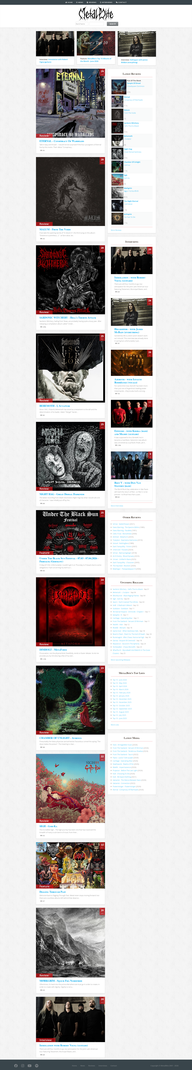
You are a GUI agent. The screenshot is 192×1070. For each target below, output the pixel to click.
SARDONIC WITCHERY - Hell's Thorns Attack (68, 317)
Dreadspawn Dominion (135, 86)
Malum (127, 110)
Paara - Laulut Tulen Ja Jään (123, 757)
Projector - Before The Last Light (125, 770)
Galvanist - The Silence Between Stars (127, 780)
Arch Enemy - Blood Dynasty (123, 556)
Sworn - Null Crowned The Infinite (125, 602)
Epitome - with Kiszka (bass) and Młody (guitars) (131, 432)
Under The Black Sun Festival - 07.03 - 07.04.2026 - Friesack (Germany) (69, 559)
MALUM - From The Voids (55, 229)
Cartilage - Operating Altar (122, 618)
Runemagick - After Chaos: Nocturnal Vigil (128, 637)
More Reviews (116, 230)
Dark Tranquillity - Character (123, 562)
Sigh (125, 175)
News (80, 2)
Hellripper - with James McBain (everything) (128, 330)
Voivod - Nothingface (120, 543)
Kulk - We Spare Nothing (122, 777)
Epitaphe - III (117, 615)
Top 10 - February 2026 (121, 692)
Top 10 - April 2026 (120, 686)
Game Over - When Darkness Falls (125, 631)
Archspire (128, 214)
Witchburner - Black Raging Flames (126, 595)
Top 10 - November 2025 (122, 702)
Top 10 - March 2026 (120, 689)
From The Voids (130, 113)
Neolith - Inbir (118, 624)
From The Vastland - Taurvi (123, 754)
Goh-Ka (127, 178)
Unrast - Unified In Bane (122, 559)
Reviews (92, 2)
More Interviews (117, 505)
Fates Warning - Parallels (122, 530)
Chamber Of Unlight (132, 162)
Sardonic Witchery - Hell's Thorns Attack (128, 589)
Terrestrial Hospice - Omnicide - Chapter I (128, 611)
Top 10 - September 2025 (122, 708)
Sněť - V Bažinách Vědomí (122, 605)
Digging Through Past (53, 892)
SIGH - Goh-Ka (48, 826)
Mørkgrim (128, 188)
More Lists (115, 724)
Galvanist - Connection (121, 783)
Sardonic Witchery (131, 123)
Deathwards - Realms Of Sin (123, 764)
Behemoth (128, 136)
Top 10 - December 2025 (122, 699)
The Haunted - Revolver (121, 565)
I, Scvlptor (127, 139)
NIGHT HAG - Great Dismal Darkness (62, 494)
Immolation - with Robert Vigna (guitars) (129, 279)
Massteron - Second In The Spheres (126, 643)
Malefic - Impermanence (122, 767)
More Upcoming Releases (120, 660)
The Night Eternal (131, 201)
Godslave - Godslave (120, 608)
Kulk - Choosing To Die (121, 773)
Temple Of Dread (134, 83)
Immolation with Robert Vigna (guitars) (64, 1045)
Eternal (127, 97)
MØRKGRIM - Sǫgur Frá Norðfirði (61, 981)
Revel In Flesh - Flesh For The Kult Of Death (129, 634)
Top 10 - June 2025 (120, 718)
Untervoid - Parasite (120, 549)
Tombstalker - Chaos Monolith (124, 647)
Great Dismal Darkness (132, 152)
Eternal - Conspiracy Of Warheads (125, 789)
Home (70, 2)
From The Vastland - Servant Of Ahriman (128, 621)
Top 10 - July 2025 (119, 715)
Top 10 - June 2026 (120, 680)
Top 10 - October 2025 (121, 705)
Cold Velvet (128, 204)
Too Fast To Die (129, 217)
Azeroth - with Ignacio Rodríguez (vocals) (128, 380)
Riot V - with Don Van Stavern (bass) (127, 484)
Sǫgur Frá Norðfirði (131, 191)
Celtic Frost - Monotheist (122, 533)
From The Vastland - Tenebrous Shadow (128, 751)
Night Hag (128, 149)
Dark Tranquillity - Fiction (122, 546)
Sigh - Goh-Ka (118, 599)
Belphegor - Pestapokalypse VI (124, 569)
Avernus (127, 165)
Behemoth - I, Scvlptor (121, 592)
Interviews (107, 2)
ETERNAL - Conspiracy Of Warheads (62, 141)
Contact (122, 2)
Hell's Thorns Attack (131, 126)
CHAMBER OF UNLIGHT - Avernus (61, 738)
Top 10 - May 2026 (120, 683)
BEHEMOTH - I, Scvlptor (55, 406)
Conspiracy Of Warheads (133, 100)
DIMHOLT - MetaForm (53, 649)
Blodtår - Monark (119, 627)
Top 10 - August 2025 (121, 712)
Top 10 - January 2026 (121, 696)
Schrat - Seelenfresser (121, 524)
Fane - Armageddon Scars (122, 744)
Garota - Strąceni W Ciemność (124, 640)
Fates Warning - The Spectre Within (126, 527)
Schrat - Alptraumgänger (122, 553)
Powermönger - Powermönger (124, 786)
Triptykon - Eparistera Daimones (125, 540)
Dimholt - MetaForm (120, 537)
